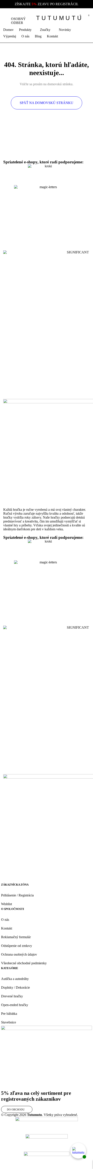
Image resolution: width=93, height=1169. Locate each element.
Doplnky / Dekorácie (15, 987)
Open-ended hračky (14, 1005)
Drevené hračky (12, 996)
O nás (5, 919)
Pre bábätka (9, 1013)
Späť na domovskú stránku (46, 103)
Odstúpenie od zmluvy (16, 946)
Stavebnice (8, 1022)
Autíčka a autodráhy (15, 979)
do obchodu (16, 1109)
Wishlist (6, 904)
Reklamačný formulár (16, 937)
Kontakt (6, 928)
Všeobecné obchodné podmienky (24, 963)
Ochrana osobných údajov (19, 954)
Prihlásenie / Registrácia (17, 895)
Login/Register (68, 18)
